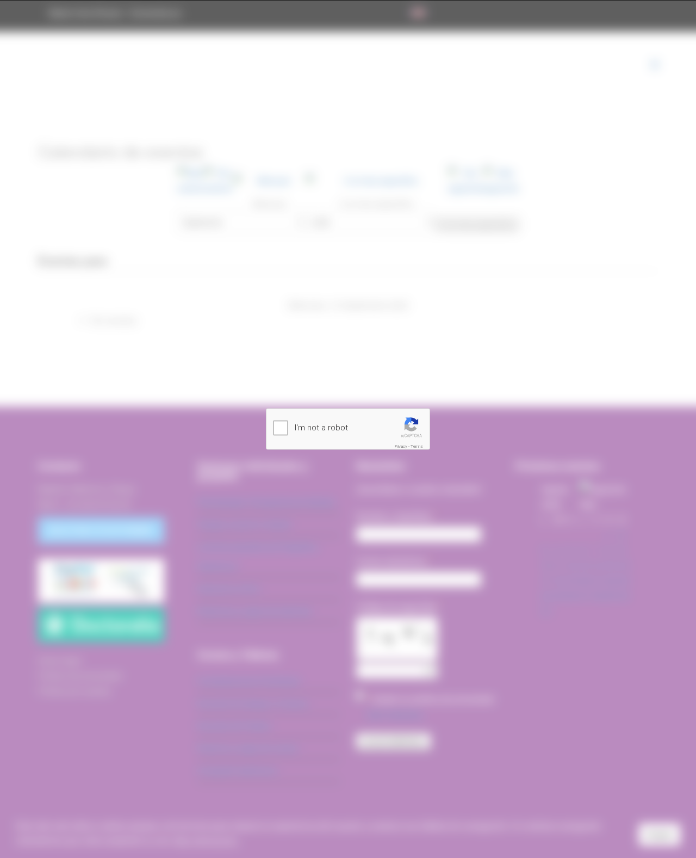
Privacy (401, 446)
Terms (417, 446)
